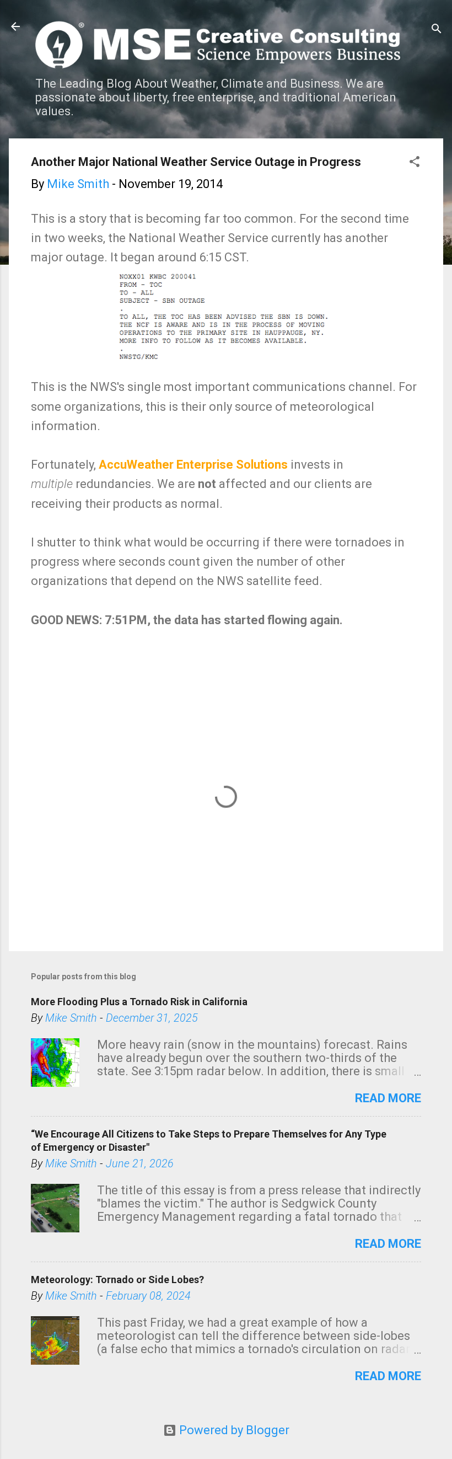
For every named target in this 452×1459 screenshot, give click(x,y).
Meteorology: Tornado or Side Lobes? (117, 1279)
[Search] (436, 30)
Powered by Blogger (232, 1430)
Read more (388, 1098)
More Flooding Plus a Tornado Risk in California (139, 1001)
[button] (414, 163)
